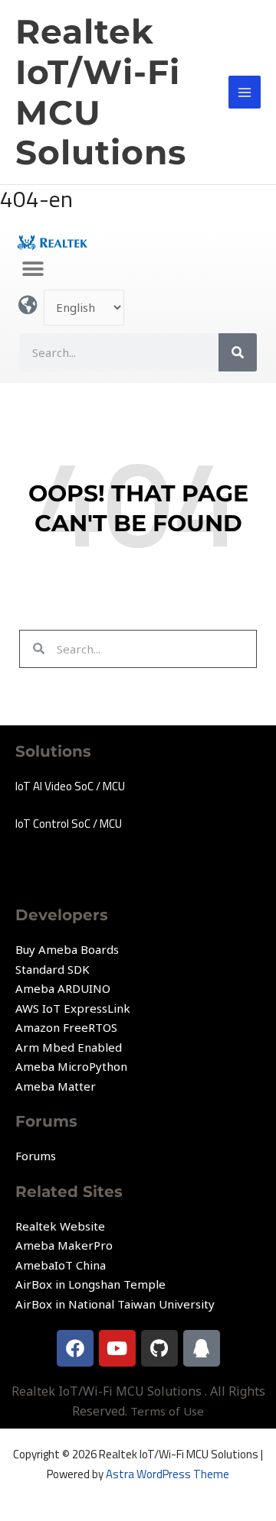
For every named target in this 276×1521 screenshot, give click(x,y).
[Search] (238, 352)
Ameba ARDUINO (62, 988)
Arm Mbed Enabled (68, 1047)
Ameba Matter (55, 1086)
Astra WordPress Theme (167, 1474)
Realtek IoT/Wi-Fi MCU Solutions (100, 92)
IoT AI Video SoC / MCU (70, 786)
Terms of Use (167, 1411)
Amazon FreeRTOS (66, 1027)
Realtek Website (60, 1226)
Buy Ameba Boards (67, 949)
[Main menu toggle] (244, 92)
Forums (35, 1155)
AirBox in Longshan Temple (90, 1284)
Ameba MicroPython (71, 1066)
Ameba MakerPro (64, 1245)
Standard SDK (52, 969)
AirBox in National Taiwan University (115, 1304)
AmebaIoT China (60, 1265)
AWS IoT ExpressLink (72, 1008)
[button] (32, 268)
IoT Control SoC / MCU (68, 823)
